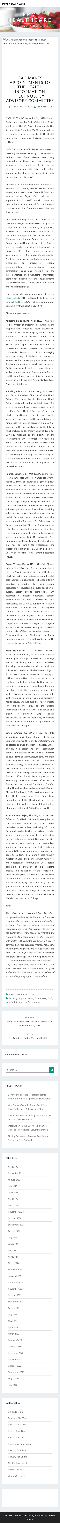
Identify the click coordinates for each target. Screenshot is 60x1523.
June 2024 (13, 1243)
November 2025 (16, 1173)
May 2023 (12, 1320)
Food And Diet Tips (17, 1418)
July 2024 (12, 1237)
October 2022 (14, 1365)
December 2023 (15, 1282)
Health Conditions (17, 1430)
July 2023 (12, 1314)
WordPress (40, 1515)
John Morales (44, 106)
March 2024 (13, 1263)
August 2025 (14, 1179)
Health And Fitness (17, 1424)
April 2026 (13, 1166)
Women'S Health (16, 1476)
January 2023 (14, 1346)
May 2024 (12, 1250)
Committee (40, 998)
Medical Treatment (17, 1463)
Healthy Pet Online (17, 1456)
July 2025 (12, 1186)
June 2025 (13, 1192)
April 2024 (13, 1256)
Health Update (15, 1437)
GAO (50, 998)
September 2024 (16, 1224)
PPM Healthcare (13, 3)
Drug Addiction (15, 1411)
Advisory (13, 998)
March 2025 (13, 1205)
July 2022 (12, 1385)
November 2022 (16, 1359)
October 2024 (14, 1218)
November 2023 (16, 1288)
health (9, 1002)
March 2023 (13, 1333)
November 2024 (16, 1211)
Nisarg (30, 1519)
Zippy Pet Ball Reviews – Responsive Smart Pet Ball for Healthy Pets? (30, 1021)
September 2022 (16, 1372)
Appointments (26, 998)
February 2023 (15, 1340)
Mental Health (15, 1469)
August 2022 (14, 1378)
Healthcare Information (21, 994)
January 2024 (14, 1275)
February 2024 (15, 1269)
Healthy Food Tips (17, 1450)
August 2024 (14, 1231)
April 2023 (13, 1327)
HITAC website (13, 297)
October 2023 (14, 1295)
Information (20, 1002)
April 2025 (13, 1198)
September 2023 (16, 1301)
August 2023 (14, 1308)
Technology (34, 1002)
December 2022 (15, 1353)
